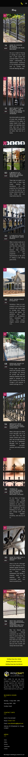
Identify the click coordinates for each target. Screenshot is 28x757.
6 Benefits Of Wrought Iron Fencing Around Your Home (16, 175)
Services (6, 744)
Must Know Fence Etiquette (17, 300)
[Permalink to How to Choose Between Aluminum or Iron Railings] (14, 42)
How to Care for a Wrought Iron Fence (17, 559)
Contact (6, 748)
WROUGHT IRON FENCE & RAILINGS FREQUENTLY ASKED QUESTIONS (17, 426)
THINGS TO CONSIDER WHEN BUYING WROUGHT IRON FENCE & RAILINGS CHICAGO (16, 491)
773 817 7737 (11, 720)
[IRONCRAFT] (8, 3)
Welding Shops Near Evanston (14, 661)
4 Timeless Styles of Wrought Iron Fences (17, 237)
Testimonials (7, 746)
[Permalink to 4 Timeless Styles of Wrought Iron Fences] (14, 232)
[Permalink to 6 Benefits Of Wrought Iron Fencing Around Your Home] (14, 169)
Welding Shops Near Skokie (14, 659)
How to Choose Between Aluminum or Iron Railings (17, 47)
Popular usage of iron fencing (17, 364)
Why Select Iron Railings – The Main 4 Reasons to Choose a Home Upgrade (17, 111)
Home (5, 740)
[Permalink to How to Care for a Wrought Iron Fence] (14, 554)
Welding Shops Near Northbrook (14, 664)
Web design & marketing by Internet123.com (14, 754)
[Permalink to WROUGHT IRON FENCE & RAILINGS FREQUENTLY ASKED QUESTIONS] (14, 420)
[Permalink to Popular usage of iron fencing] (14, 360)
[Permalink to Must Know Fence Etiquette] (14, 296)
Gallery (5, 742)
